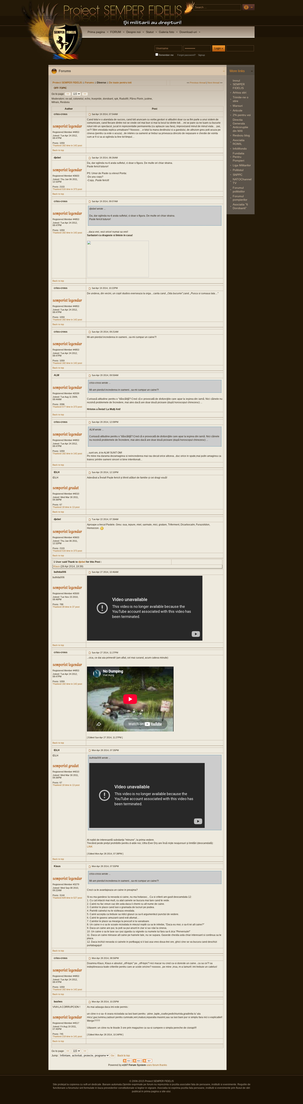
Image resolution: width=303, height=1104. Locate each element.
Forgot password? (186, 55)
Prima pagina (96, 32)
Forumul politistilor (239, 189)
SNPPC (237, 174)
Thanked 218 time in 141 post (67, 1036)
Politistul (238, 170)
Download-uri (188, 32)
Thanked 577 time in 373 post (67, 407)
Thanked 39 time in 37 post (66, 607)
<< (67, 94)
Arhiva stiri (239, 92)
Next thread (213, 82)
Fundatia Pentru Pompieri (238, 157)
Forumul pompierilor (240, 198)
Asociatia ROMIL (238, 141)
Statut (150, 32)
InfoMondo (240, 148)
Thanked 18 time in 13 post (66, 507)
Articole (237, 110)
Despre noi (133, 32)
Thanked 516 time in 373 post (67, 189)
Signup (201, 55)
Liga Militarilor (242, 165)
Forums (89, 82)
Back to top (58, 150)
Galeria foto (166, 32)
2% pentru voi (242, 115)
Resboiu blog (241, 135)
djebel (81, 561)
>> (85, 94)
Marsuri (238, 105)
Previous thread (198, 82)
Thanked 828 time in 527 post (67, 898)
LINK (90, 846)
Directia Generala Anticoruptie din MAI (240, 125)
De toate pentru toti (120, 82)
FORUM (115, 32)
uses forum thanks (156, 1065)
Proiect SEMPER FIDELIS (67, 82)
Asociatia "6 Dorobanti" (240, 206)
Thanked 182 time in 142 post (67, 145)
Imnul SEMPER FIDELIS (239, 84)
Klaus (56, 566)
